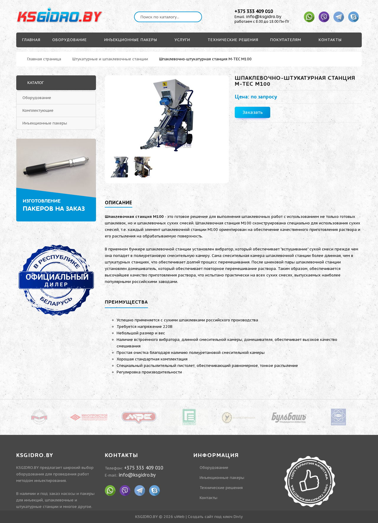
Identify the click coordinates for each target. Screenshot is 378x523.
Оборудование (36, 97)
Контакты (208, 497)
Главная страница (44, 58)
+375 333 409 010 (253, 11)
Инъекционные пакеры (44, 123)
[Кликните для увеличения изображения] (167, 115)
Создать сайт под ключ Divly (215, 516)
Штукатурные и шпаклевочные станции (110, 58)
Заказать (252, 112)
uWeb (179, 516)
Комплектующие (37, 110)
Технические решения (221, 487)
